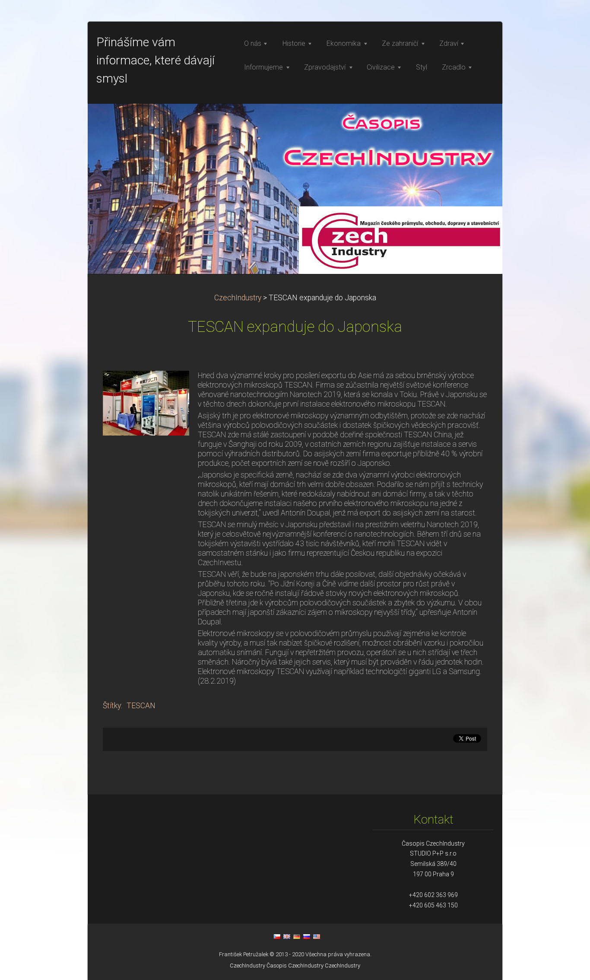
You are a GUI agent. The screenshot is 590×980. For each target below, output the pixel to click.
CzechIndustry (237, 297)
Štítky (112, 705)
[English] (286, 936)
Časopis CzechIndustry (295, 965)
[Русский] (306, 936)
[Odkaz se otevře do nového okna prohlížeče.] (146, 402)
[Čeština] (276, 936)
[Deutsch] (296, 936)
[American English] (316, 936)
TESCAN (141, 705)
